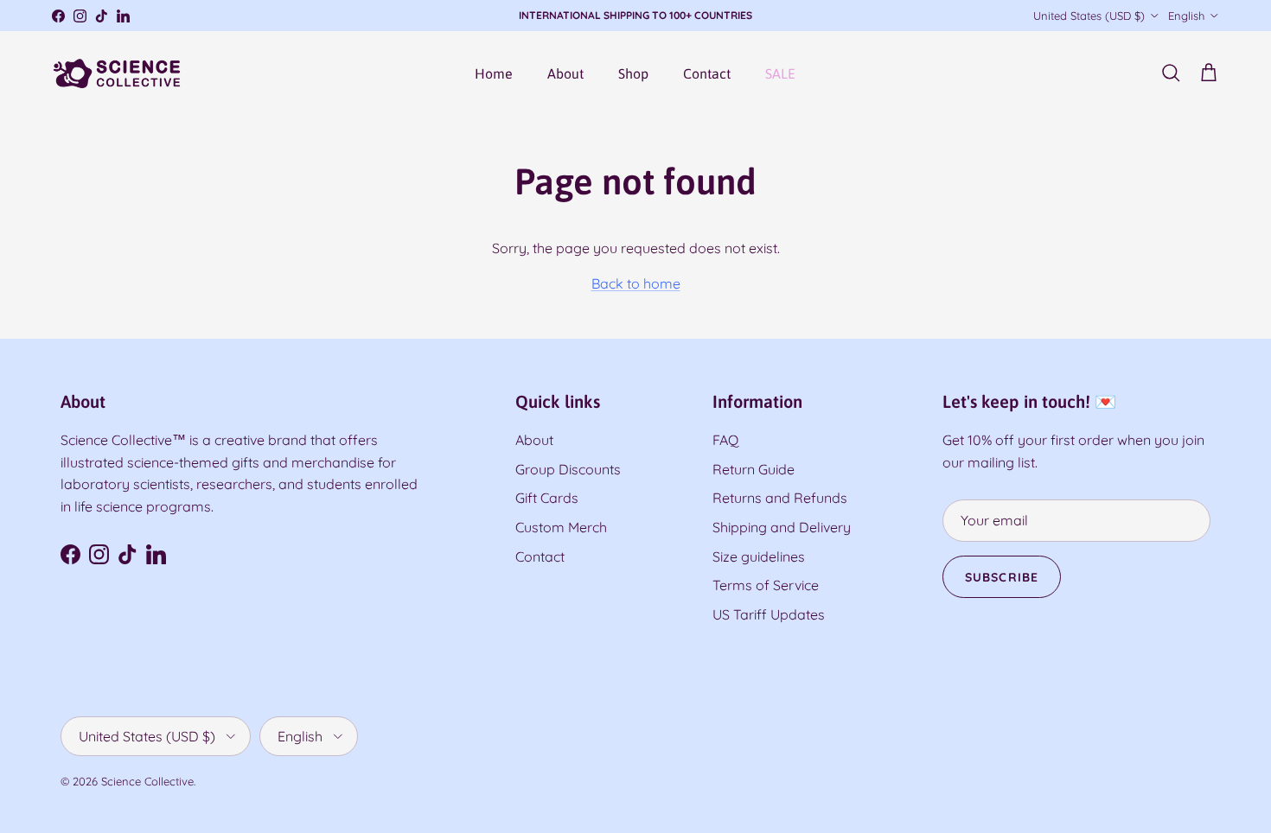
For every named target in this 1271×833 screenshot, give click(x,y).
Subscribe (635, 472)
